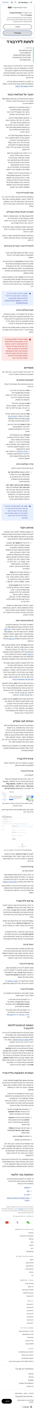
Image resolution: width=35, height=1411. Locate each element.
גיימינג (31, 1260)
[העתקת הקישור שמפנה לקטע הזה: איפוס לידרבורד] (18, 989)
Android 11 (30, 1323)
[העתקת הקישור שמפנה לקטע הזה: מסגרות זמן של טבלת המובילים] (4, 212)
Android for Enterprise (26, 1236)
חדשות (31, 1245)
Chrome (30, 1377)
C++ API (27, 1195)
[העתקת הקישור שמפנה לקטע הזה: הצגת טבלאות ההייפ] (14, 310)
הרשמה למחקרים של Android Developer (21, 1361)
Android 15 (30, 1310)
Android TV (30, 1296)
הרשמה (7, 1401)
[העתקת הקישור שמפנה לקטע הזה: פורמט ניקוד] (18, 528)
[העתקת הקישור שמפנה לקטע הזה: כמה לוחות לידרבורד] (14, 193)
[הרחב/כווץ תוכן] (25, 48)
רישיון (25, 1393)
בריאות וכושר (29, 1266)
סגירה (17, 27)
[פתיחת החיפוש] (15, 2)
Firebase (30, 1380)
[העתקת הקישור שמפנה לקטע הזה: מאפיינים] (22, 368)
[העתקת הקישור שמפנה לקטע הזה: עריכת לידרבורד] (14, 901)
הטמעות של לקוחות (22, 86)
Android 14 (30, 1314)
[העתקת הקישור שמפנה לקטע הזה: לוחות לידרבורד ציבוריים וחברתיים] (31, 249)
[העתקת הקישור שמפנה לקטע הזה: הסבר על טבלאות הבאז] (6, 95)
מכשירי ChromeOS (27, 1290)
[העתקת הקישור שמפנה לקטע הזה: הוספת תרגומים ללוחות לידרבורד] (21, 1028)
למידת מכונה (29, 1263)
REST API (7, 629)
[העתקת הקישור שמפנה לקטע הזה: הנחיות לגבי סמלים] (11, 721)
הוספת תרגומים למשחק (21, 1040)
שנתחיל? (17, 33)
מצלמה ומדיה (29, 1269)
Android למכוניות (28, 1293)
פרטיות (31, 1272)
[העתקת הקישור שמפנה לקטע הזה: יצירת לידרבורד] (15, 759)
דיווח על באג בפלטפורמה (25, 1352)
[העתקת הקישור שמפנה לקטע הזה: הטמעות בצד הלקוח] (9, 1175)
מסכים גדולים (29, 1283)
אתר (28, 1191)
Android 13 (30, 1317)
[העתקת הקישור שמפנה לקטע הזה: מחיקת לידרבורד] (17, 964)
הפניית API (30, 1337)
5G (32, 1275)
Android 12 (30, 1320)
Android (27, 1188)
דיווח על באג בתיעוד (27, 1355)
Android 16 (30, 1307)
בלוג (32, 1248)
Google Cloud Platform (26, 1383)
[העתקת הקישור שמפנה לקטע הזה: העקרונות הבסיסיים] (15, 380)
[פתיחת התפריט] (31, 2)
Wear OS (30, 1287)
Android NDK (29, 1344)
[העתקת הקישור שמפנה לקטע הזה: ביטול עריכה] (21, 945)
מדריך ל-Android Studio (26, 1331)
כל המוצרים (30, 1386)
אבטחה (31, 1239)
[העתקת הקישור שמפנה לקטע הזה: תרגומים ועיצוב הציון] (14, 620)
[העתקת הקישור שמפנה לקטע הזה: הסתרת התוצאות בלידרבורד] (31, 1076)
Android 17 (30, 1304)
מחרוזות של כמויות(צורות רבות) (22, 679)
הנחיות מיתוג (18, 1393)
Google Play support (27, 1358)
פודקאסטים (29, 1251)
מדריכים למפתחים (27, 1334)
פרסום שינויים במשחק (10, 882)
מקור (31, 1242)
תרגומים (11, 639)
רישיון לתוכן (21, 1209)
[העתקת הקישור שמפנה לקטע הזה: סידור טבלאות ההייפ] (14, 464)
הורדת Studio (29, 1341)
